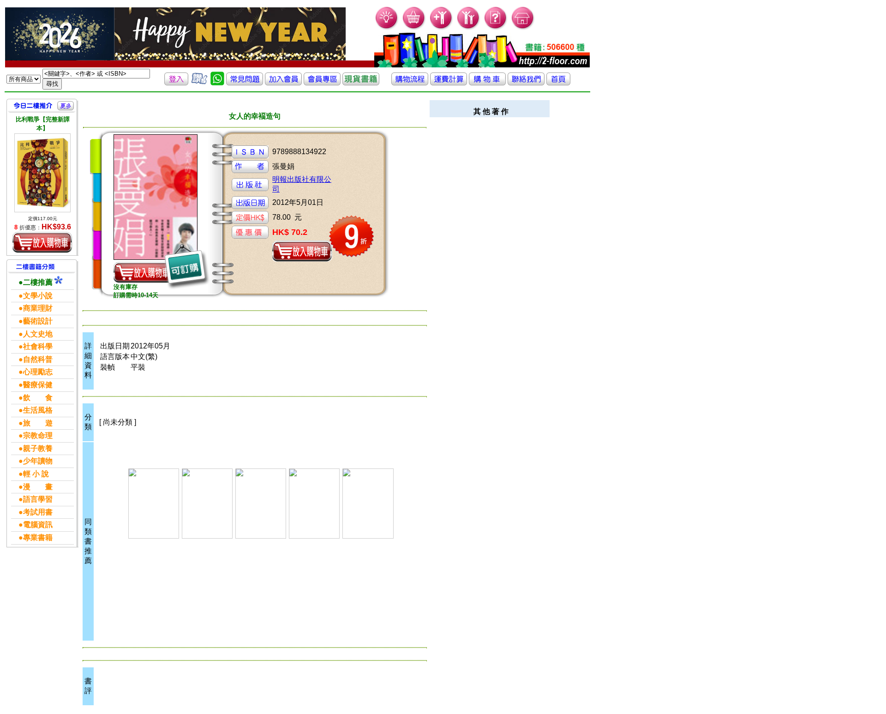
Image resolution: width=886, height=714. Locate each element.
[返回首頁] (558, 83)
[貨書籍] (360, 83)
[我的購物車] (414, 28)
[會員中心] (468, 28)
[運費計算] (448, 83)
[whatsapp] (217, 83)
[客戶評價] (199, 83)
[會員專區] (322, 83)
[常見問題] (496, 28)
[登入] (176, 83)
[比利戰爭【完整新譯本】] (42, 172)
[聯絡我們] (526, 83)
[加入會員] (441, 28)
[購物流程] (409, 83)
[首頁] (523, 28)
